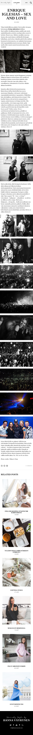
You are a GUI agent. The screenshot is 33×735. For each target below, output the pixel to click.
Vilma (3, 77)
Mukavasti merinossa (16, 628)
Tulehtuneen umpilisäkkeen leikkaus (16, 551)
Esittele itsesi (16, 590)
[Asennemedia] (22, 724)
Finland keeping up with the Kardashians (16, 511)
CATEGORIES (16, 2)
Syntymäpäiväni (16, 704)
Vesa (7, 77)
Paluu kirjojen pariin (16, 666)
